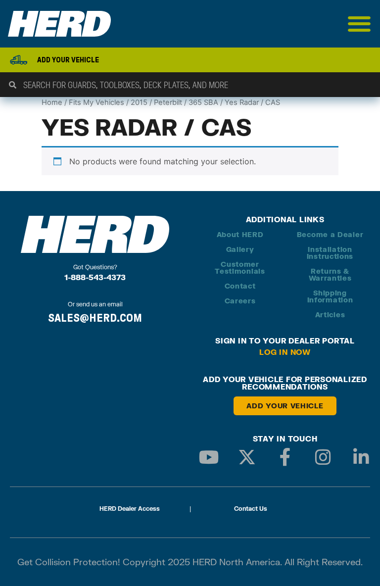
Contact (240, 286)
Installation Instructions (330, 252)
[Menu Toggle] (359, 23)
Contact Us (250, 508)
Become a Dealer (330, 234)
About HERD (240, 234)
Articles (330, 314)
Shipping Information (330, 296)
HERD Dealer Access (129, 508)
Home (52, 102)
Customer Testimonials (240, 267)
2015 (139, 102)
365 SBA (203, 102)
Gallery (240, 249)
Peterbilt (168, 102)
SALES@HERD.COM (95, 317)
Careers (240, 300)
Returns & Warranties (330, 274)
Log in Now (285, 351)
